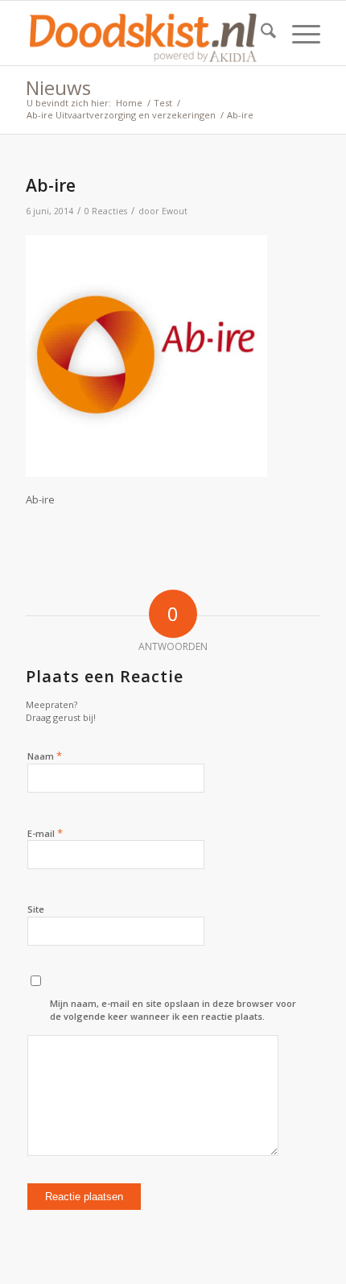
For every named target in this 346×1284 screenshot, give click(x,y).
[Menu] (298, 33)
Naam (44, 755)
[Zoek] (260, 33)
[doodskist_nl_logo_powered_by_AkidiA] (143, 33)
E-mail (45, 833)
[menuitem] (260, 33)
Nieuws (58, 87)
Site (35, 909)
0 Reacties (105, 211)
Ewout (174, 211)
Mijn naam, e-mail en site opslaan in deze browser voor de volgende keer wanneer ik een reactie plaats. (173, 1010)
